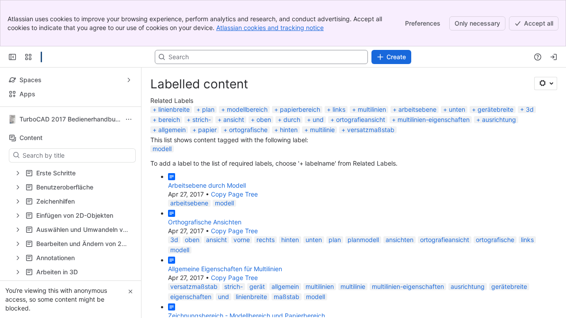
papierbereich (300, 109)
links (339, 109)
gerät (257, 286)
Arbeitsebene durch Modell (207, 185)
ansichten (399, 239)
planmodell (363, 239)
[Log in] (554, 57)
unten (457, 109)
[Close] (130, 291)
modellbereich (247, 109)
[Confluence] (41, 57)
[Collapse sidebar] (12, 57)
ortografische (248, 129)
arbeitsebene (417, 109)
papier (207, 129)
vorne (241, 239)
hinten (289, 129)
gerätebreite (495, 109)
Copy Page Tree (234, 194)
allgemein (172, 129)
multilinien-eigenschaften (434, 119)
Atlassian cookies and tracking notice (270, 27)
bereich (169, 119)
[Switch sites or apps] (28, 57)
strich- (201, 119)
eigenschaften (190, 296)
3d (530, 109)
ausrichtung (499, 119)
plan (208, 109)
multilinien (372, 109)
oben (263, 119)
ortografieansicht (360, 119)
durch (291, 119)
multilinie (322, 129)
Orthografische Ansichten (204, 222)
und (318, 119)
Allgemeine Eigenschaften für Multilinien (225, 269)
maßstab (286, 296)
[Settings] (545, 83)
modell (162, 148)
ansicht (233, 119)
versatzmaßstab (370, 129)
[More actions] (128, 119)
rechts (265, 239)
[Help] (538, 57)
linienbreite (174, 109)
